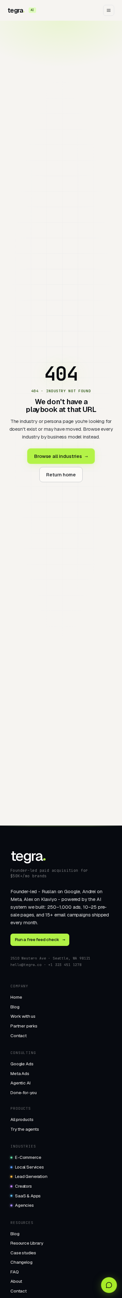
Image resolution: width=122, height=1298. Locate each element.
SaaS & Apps (28, 1196)
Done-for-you (23, 1092)
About (16, 1281)
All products (22, 1119)
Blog (14, 1007)
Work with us (22, 1016)
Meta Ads (19, 1073)
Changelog (21, 1262)
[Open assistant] (109, 1285)
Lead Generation (31, 1176)
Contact (18, 1035)
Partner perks (23, 1026)
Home (16, 997)
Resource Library (26, 1243)
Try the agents (24, 1129)
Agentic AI (20, 1083)
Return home (60, 474)
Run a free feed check (40, 939)
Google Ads (21, 1064)
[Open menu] (108, 10)
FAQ (14, 1272)
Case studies (23, 1253)
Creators (23, 1186)
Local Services (29, 1167)
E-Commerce (28, 1157)
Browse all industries (61, 456)
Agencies (24, 1205)
